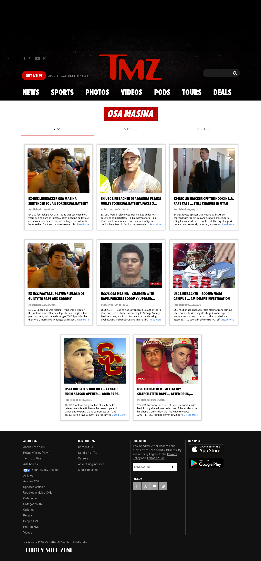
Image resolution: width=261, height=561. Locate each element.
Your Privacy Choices (45, 469)
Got (34, 76)
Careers (83, 458)
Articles (28, 475)
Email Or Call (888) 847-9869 (68, 76)
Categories (30, 498)
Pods (162, 92)
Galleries (28, 509)
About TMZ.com (34, 447)
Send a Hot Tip (87, 452)
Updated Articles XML (37, 492)
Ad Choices (30, 464)
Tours (191, 92)
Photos (97, 92)
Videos (131, 92)
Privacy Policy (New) (36, 452)
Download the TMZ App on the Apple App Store (206, 449)
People (27, 515)
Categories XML (33, 504)
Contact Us (85, 447)
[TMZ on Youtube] (37, 58)
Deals (222, 92)
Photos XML (31, 526)
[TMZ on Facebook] (24, 58)
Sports (62, 92)
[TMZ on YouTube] (154, 486)
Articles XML (31, 481)
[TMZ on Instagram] (45, 58)
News (31, 92)
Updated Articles (34, 487)
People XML (31, 521)
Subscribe (173, 467)
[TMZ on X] (30, 58)
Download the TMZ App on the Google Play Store (206, 463)
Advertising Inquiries (91, 464)
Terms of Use (32, 458)
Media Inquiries (88, 469)
